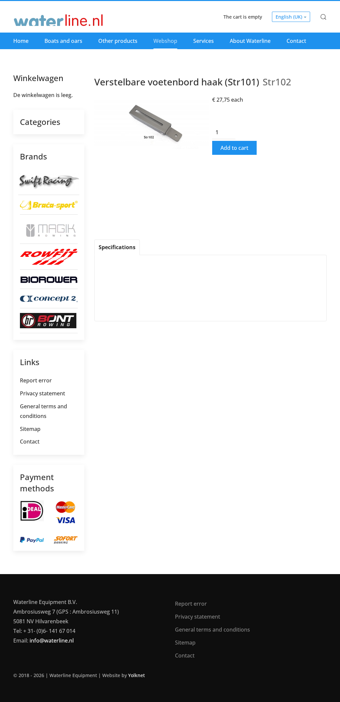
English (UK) (289, 17)
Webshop (165, 41)
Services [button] (203, 41)
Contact (296, 41)
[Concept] (49, 298)
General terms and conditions (43, 411)
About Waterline (250, 41)
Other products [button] (117, 41)
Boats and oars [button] (63, 41)
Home (21, 41)
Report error (36, 380)
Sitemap (30, 429)
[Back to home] (58, 17)
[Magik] (49, 228)
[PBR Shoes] (48, 320)
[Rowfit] (49, 256)
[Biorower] (49, 279)
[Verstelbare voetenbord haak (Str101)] (151, 123)
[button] (323, 17)
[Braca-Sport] (49, 204)
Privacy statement (42, 393)
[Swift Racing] (48, 181)
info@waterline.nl (52, 640)
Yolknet (136, 675)
